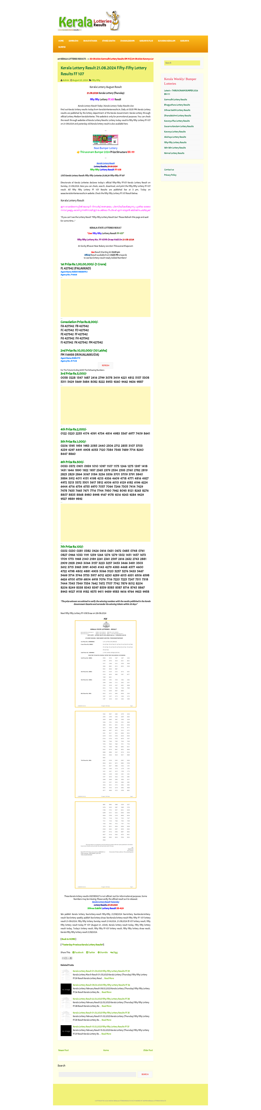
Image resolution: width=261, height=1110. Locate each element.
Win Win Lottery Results (175, 147)
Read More (109, 978)
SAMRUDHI (73, 41)
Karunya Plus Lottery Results (177, 121)
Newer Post (63, 1050)
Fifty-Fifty (96, 80)
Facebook (78, 952)
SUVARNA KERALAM (166, 41)
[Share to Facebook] (71, 958)
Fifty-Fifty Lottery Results (175, 142)
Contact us (169, 169)
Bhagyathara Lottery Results (177, 104)
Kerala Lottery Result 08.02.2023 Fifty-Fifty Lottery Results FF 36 (101, 985)
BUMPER (62, 47)
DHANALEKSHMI (127, 41)
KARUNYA (184, 41)
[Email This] (63, 958)
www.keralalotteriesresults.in (121, 1101)
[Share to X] (68, 958)
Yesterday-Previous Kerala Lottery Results (82, 944)
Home (61, 41)
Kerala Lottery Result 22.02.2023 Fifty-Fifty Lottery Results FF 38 (101, 998)
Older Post (148, 1050)
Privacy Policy (170, 175)
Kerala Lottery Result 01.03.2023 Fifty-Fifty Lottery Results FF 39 (101, 971)
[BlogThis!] (65, 958)
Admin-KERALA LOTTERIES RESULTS (154, 1101)
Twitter (91, 952)
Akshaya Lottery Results (175, 137)
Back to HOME (68, 939)
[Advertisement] (105, 298)
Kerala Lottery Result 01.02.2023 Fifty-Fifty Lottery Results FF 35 (101, 1012)
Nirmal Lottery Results (174, 153)
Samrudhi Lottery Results (175, 99)
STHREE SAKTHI (108, 41)
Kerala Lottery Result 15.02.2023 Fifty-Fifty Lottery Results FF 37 (101, 1026)
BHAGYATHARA (90, 41)
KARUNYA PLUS (146, 41)
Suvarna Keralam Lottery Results (179, 126)
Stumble (104, 952)
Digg (115, 952)
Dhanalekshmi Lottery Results (177, 115)
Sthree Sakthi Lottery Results (177, 110)
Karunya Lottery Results (175, 131)
